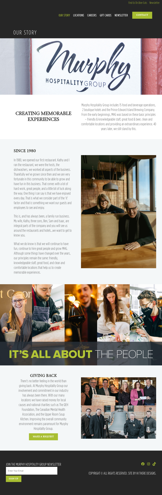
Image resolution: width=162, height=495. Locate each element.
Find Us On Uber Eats (137, 2)
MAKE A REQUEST (43, 437)
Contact (142, 15)
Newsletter (155, 2)
